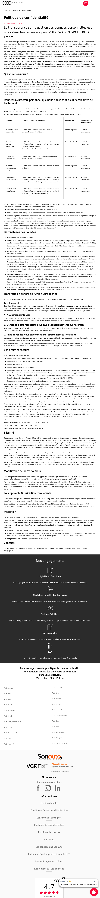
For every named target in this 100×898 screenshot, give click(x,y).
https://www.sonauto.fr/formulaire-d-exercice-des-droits (71, 386)
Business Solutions (50, 614)
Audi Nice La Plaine (59, 732)
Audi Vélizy (8, 727)
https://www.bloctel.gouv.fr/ (45, 228)
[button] (96, 3)
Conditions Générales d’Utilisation (49, 810)
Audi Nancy (56, 721)
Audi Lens (7, 699)
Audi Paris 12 (9, 738)
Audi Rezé (55, 693)
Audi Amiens (8, 688)
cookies (76, 321)
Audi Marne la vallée (11, 733)
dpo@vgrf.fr (8, 551)
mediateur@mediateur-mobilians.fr (34, 539)
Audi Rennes (56, 704)
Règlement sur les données (49, 868)
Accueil (7, 10)
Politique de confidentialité (49, 824)
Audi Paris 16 (9, 744)
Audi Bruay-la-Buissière (12, 722)
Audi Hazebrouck (10, 705)
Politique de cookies (49, 832)
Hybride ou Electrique (50, 576)
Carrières (49, 839)
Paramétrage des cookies (49, 861)
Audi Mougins (57, 738)
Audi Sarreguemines (59, 715)
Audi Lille (7, 694)
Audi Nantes (56, 699)
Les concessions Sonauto (49, 846)
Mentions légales (49, 803)
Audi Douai (8, 716)
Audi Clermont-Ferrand (60, 743)
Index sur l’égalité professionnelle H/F (49, 854)
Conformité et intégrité (49, 817)
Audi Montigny (57, 687)
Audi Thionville (57, 710)
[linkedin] (58, 787)
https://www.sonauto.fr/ (44, 46)
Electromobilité (50, 633)
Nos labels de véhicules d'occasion (50, 595)
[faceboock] (40, 787)
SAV (50, 652)
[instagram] (49, 787)
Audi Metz (55, 727)
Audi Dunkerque (9, 710)
